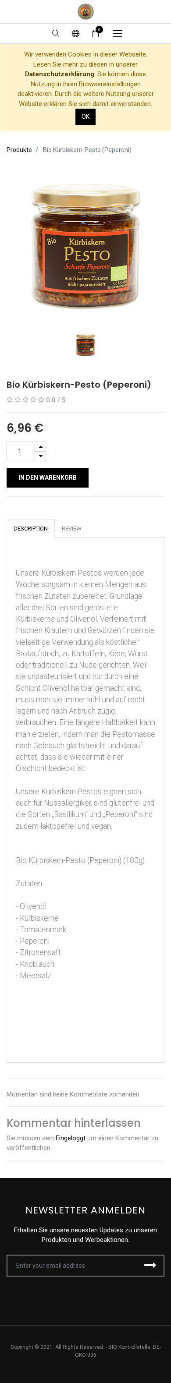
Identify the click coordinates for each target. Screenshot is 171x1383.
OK (85, 116)
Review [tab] (72, 528)
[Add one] (40, 446)
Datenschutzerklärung (59, 74)
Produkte (19, 149)
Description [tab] (31, 528)
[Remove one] (40, 456)
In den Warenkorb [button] (47, 477)
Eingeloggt (71, 1138)
